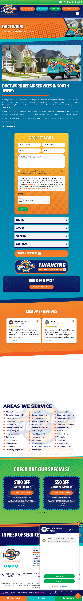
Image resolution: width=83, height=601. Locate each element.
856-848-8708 (30, 184)
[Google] (16, 566)
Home (4, 31)
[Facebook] (5, 566)
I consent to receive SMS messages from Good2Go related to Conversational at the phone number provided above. (42, 172)
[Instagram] (9, 566)
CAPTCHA (21, 194)
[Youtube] (12, 566)
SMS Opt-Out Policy (30, 188)
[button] (78, 13)
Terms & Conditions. (44, 188)
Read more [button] (13, 340)
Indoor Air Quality (16, 31)
